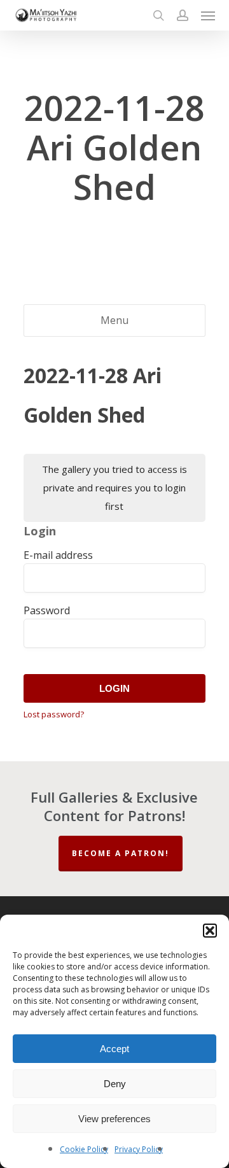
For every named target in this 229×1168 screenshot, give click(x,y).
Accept (114, 1048)
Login (114, 688)
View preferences (114, 1118)
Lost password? (54, 714)
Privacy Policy (138, 1149)
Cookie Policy (84, 1149)
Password (47, 610)
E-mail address (58, 555)
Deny (115, 1083)
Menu (114, 320)
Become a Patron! (120, 853)
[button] (210, 930)
